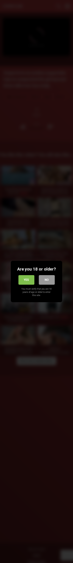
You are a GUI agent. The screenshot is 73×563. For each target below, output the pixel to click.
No (47, 280)
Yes (26, 280)
